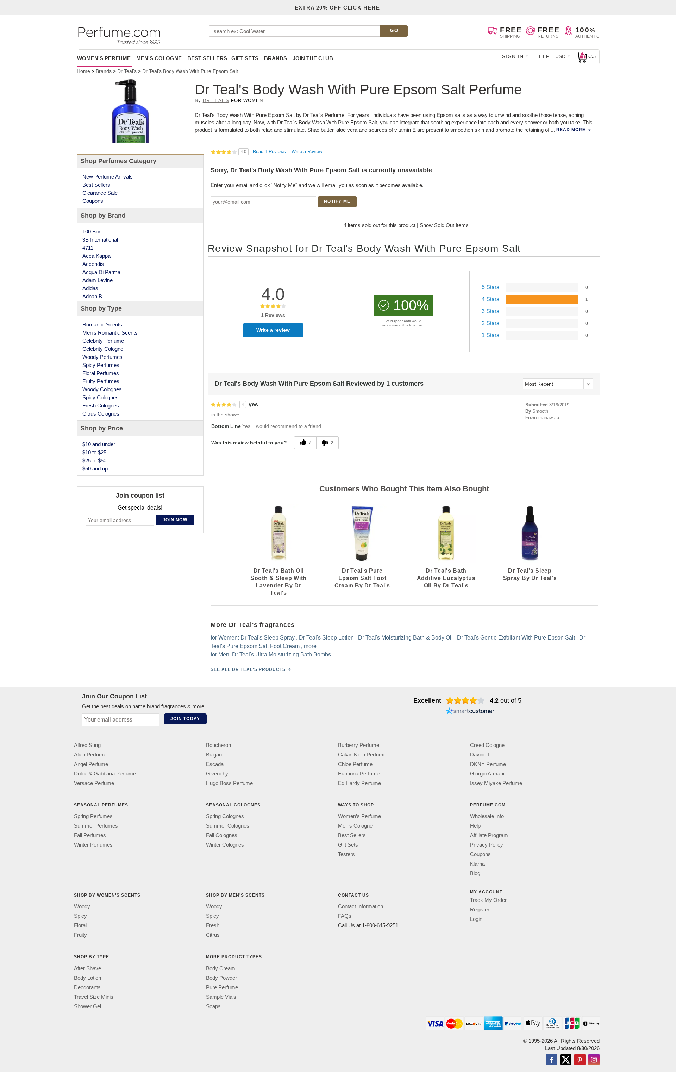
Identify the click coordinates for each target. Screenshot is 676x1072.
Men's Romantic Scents (110, 333)
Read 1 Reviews (270, 151)
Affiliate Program (489, 835)
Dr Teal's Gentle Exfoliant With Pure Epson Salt (516, 638)
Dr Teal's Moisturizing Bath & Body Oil (405, 638)
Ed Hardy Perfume (359, 783)
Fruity (80, 935)
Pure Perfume (222, 987)
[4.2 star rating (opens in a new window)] (465, 700)
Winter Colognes (225, 845)
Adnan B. (93, 296)
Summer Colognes (227, 826)
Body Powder (221, 978)
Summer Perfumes (96, 826)
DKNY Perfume (488, 764)
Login (476, 919)
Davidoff (479, 755)
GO (394, 30)
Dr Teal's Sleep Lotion (326, 638)
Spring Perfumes (93, 816)
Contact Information (360, 906)
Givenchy (217, 774)
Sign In (513, 56)
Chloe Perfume (355, 764)
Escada (215, 764)
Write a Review (307, 151)
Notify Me (337, 201)
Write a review (273, 330)
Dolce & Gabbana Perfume (105, 774)
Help (542, 56)
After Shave (87, 968)
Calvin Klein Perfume (362, 755)
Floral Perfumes (100, 373)
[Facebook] (551, 1060)
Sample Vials (221, 997)
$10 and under (98, 444)
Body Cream (220, 968)
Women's (104, 58)
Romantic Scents (102, 325)
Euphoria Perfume (359, 774)
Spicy (80, 916)
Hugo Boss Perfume (229, 783)
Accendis (93, 264)
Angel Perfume (91, 764)
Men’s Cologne (355, 826)
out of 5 (505, 700)
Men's (159, 58)
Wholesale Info (487, 816)
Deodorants (87, 987)
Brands (275, 58)
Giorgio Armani (487, 774)
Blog (475, 873)
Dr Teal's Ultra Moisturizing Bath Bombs (281, 654)
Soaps (213, 1006)
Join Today (185, 718)
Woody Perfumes (102, 357)
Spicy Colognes (100, 397)
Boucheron (218, 745)
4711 (87, 248)
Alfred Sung (87, 745)
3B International (100, 240)
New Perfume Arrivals (107, 177)
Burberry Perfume (358, 745)
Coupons (92, 201)
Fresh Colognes (100, 406)
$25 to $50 (94, 460)
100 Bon (91, 232)
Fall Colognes (221, 835)
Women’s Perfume (359, 816)
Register (479, 909)
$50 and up (95, 469)
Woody (82, 906)
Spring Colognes (225, 816)
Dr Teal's (216, 100)
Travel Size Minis (93, 997)
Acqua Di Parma (101, 272)
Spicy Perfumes (100, 365)
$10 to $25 (94, 452)
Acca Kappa (96, 256)
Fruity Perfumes (100, 381)
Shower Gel (87, 1006)
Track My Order (488, 900)
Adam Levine (97, 280)
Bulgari (214, 755)
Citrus (213, 935)
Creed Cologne (487, 745)
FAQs (344, 916)
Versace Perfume (94, 783)
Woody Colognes (102, 389)
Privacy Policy (486, 845)
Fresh (212, 925)
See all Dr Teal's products (248, 669)
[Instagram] (594, 1060)
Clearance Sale (100, 193)
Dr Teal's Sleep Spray (267, 638)
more (310, 646)
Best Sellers (207, 58)
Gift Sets (244, 58)
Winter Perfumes (93, 845)
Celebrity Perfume (103, 341)
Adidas (90, 288)
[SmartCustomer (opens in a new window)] (470, 712)
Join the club (313, 58)
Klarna (477, 864)
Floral (80, 925)
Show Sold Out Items (444, 225)
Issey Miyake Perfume (496, 783)
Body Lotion (87, 978)
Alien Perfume (90, 755)
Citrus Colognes (100, 414)
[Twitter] (565, 1060)
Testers (346, 854)
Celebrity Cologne (102, 349)
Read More (571, 129)
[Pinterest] (580, 1060)
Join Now (175, 519)
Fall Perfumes (90, 835)
